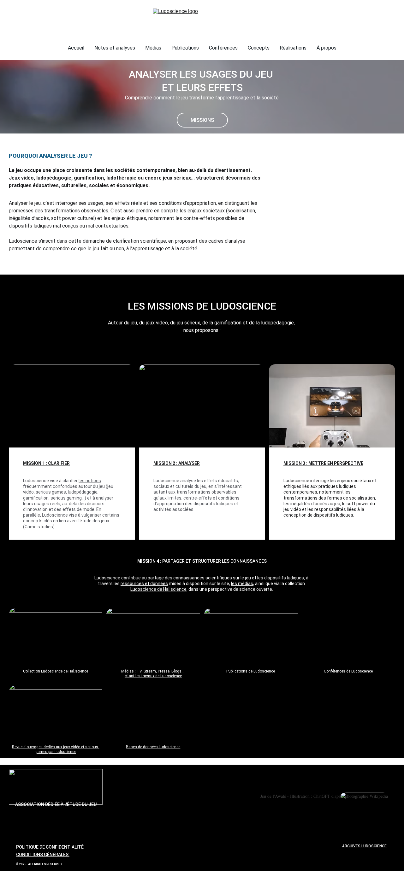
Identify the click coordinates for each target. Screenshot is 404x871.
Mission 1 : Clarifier (46, 463)
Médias (153, 48)
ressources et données (144, 583)
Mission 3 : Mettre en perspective (323, 463)
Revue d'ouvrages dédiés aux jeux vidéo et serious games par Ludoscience (55, 749)
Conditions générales (42, 854)
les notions (90, 480)
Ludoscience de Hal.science (158, 589)
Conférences (223, 48)
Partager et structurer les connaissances (214, 561)
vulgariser (91, 515)
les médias (242, 583)
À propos (326, 48)
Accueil (76, 48)
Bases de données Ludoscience (153, 747)
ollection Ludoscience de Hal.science (57, 671)
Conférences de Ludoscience (348, 671)
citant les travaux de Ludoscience (153, 676)
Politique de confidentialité (50, 847)
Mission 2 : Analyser (176, 463)
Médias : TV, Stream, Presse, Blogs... (153, 671)
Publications (185, 48)
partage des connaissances (176, 577)
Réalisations (293, 48)
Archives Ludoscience (364, 846)
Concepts (259, 48)
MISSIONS (202, 120)
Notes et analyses (114, 48)
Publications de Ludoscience (250, 671)
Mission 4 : (149, 561)
